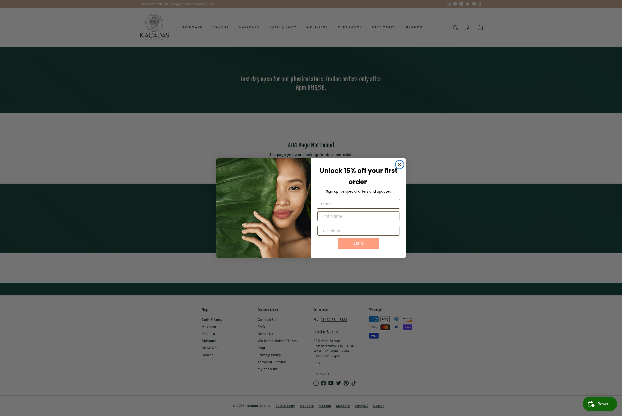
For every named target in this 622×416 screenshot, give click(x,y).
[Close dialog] (399, 164)
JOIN (358, 243)
